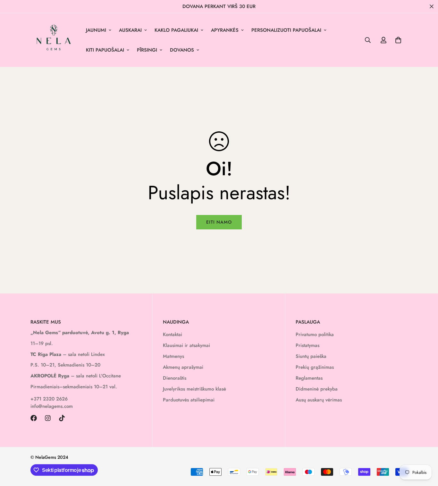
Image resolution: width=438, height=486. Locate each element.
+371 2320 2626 (49, 398)
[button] (398, 40)
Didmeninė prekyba (317, 388)
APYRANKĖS (225, 30)
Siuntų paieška (311, 356)
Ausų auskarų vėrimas (319, 399)
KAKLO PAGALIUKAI (176, 30)
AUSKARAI (130, 30)
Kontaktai (172, 334)
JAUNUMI (96, 30)
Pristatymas (307, 345)
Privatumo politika (315, 334)
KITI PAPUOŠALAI (105, 50)
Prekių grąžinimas (315, 367)
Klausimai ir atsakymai (186, 345)
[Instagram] (48, 418)
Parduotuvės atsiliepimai (189, 399)
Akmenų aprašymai (183, 367)
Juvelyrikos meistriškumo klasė (194, 388)
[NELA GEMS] (53, 40)
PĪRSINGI (147, 50)
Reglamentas (309, 378)
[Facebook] (33, 418)
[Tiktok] (62, 418)
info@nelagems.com (51, 406)
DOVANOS (182, 50)
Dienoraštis (174, 378)
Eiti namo (219, 222)
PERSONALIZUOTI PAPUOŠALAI (286, 30)
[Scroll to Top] (425, 451)
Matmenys (173, 356)
